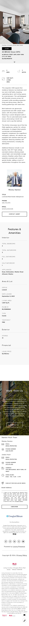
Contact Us (14, 425)
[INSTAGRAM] (10, 541)
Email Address (7, 487)
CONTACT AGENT (14, 214)
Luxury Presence (19, 546)
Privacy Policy (19, 501)
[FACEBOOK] (5, 541)
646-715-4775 (6, 202)
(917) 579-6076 (9, 464)
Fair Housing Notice (14, 522)
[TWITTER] (18, 541)
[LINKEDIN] (14, 541)
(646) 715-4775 (9, 451)
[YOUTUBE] (23, 541)
